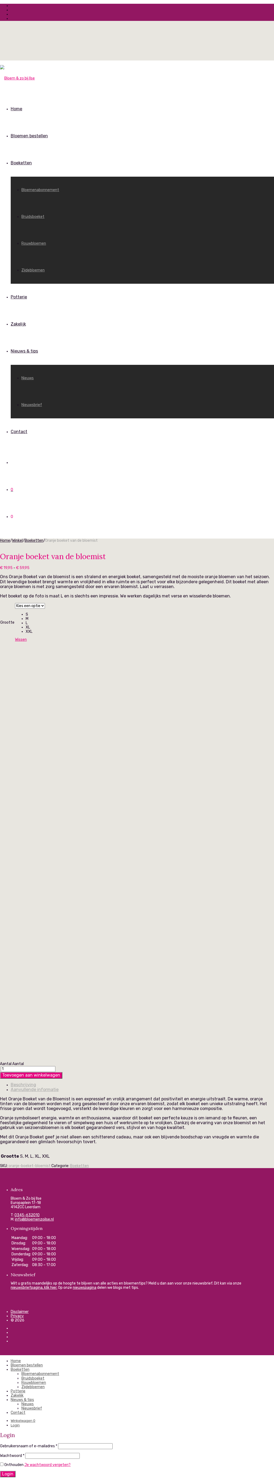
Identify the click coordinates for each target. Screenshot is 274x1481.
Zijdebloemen (33, 270)
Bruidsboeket (32, 216)
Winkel (17, 540)
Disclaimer (20, 1311)
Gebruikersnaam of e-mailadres (28, 1446)
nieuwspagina (84, 1287)
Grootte (7, 622)
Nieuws (27, 378)
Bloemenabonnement (40, 190)
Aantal (6, 1064)
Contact (19, 431)
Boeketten (21, 162)
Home (16, 108)
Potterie (19, 297)
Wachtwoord (12, 1455)
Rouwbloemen (33, 243)
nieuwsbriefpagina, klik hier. (34, 1287)
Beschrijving (23, 1084)
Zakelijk (18, 324)
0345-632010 (27, 1215)
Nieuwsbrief (31, 405)
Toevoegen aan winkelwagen (31, 1075)
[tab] (142, 1084)
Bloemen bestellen (29, 135)
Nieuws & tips (24, 351)
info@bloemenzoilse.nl (34, 1219)
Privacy (17, 1316)
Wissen (21, 639)
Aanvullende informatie (35, 1089)
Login (15, 1425)
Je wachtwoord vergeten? (47, 1465)
